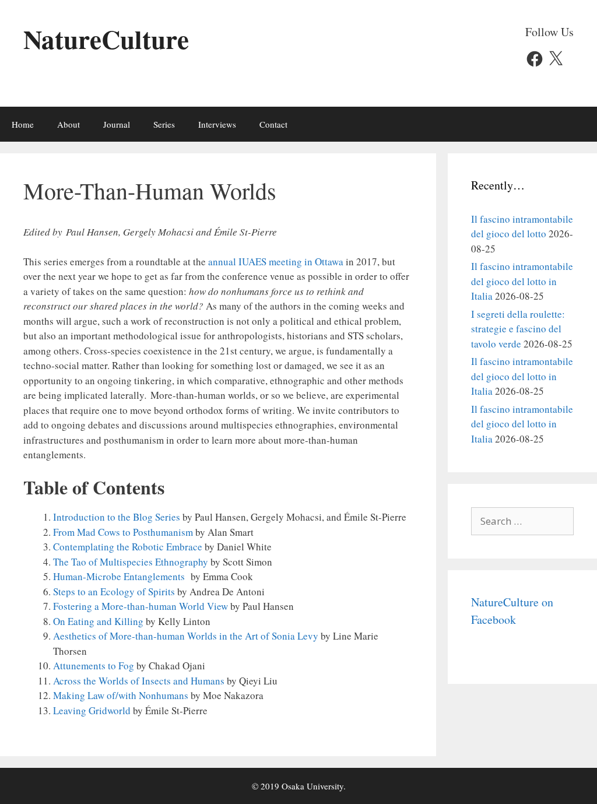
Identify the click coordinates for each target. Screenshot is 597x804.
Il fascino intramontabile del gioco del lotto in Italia (522, 281)
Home (23, 124)
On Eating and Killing (98, 621)
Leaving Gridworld (92, 710)
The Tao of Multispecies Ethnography (130, 561)
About (68, 124)
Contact (273, 124)
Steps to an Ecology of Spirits (114, 591)
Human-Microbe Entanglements (119, 576)
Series (164, 124)
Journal (116, 124)
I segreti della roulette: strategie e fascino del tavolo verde (518, 328)
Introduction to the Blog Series (116, 517)
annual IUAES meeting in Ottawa (275, 261)
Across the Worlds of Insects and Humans (138, 680)
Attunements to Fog (93, 665)
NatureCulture (106, 39)
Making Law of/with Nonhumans (120, 695)
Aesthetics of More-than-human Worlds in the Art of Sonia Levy (185, 636)
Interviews (217, 124)
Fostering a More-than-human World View (140, 606)
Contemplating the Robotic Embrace (127, 546)
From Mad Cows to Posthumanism (123, 532)
